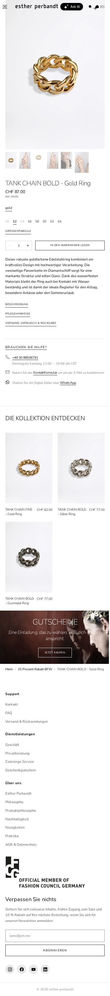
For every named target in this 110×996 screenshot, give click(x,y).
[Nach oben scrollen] (98, 988)
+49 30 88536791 (25, 358)
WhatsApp (68, 386)
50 (7, 221)
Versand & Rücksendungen (26, 735)
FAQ (8, 726)
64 (59, 221)
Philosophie (14, 815)
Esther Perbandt (18, 807)
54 (22, 221)
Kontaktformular (45, 373)
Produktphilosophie (20, 824)
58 (37, 221)
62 (52, 221)
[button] (4, 6)
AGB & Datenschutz (21, 858)
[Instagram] (9, 982)
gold (8, 208)
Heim (9, 676)
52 (15, 221)
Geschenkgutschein (20, 784)
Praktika (12, 849)
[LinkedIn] (45, 982)
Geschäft (12, 758)
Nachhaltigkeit (17, 832)
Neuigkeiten (15, 841)
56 (30, 221)
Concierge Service (19, 775)
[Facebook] (21, 982)
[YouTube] (33, 982)
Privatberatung (17, 766)
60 (44, 221)
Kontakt (11, 718)
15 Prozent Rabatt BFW (35, 676)
